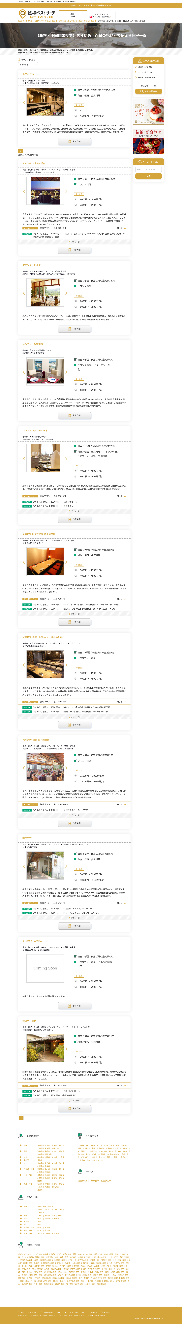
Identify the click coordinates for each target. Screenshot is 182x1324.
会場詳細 (76, 141)
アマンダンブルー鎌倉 (33, 163)
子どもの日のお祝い (120, 1145)
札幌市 (40, 1221)
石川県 (54, 1169)
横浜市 (54, 1209)
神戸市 (60, 1215)
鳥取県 (40, 1175)
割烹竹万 (27, 838)
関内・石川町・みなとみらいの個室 (92, 1278)
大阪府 (54, 1151)
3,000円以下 (82, 1181)
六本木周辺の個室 (84, 1275)
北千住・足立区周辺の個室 (78, 1260)
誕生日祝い (110, 1148)
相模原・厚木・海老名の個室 (115, 1281)
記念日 (82, 1160)
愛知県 (54, 1157)
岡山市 (40, 1230)
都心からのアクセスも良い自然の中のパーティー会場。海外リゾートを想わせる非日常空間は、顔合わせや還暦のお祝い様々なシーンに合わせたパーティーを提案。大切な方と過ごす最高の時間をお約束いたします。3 (74, 318)
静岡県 (47, 1157)
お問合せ (93, 1312)
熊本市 (56, 1233)
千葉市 (50, 1206)
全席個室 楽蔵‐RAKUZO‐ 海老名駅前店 (43, 636)
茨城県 (40, 1145)
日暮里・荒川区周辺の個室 (100, 1260)
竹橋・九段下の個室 (116, 1263)
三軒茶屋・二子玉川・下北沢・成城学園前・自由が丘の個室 (41, 1278)
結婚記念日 (94, 1151)
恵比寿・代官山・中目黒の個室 (116, 1275)
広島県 (61, 1175)
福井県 (61, 1169)
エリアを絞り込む (145, 72)
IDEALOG (146, 1318)
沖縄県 (40, 1190)
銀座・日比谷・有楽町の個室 (112, 1266)
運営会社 (107, 1312)
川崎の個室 (125, 1278)
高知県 (40, 1181)
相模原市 (40, 1212)
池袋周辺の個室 (60, 1260)
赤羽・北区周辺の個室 (42, 1260)
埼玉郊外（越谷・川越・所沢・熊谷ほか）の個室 (64, 1257)
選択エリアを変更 (145, 66)
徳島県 (47, 1178)
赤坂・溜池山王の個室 (47, 1275)
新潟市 (40, 1227)
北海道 (26, 1160)
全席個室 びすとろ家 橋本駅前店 (38, 534)
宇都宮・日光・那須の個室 (60, 1254)
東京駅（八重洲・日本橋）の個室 (86, 1266)
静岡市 (40, 1218)
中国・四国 (28, 1175)
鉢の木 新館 (29, 1020)
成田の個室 (59, 1284)
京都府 (47, 1151)
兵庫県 (61, 1151)
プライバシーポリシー (75, 1312)
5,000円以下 (106, 1181)
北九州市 (40, 1233)
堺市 (53, 1215)
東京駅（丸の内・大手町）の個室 (59, 1266)
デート (100, 1160)
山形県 (40, 1166)
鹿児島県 (55, 1187)
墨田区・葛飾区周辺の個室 (44, 1263)
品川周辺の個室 (50, 1272)
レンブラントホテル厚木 (34, 430)
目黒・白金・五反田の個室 (68, 1272)
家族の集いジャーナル (98, 1315)
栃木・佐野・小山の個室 (82, 1254)
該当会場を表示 (150, 91)
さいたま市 (41, 1206)
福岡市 (48, 1233)
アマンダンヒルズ (31, 265)
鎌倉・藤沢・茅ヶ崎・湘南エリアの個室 (35, 1281)
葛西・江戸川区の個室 (91, 1269)
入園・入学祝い (84, 1148)
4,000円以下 (94, 1181)
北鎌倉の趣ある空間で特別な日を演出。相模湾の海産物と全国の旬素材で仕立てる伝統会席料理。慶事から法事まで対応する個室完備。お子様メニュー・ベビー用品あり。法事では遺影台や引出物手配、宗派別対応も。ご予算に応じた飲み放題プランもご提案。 (74, 1075)
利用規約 (33, 1312)
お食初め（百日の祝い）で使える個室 (40, 21)
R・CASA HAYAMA (32, 940)
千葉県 (40, 1148)
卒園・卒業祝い (98, 1148)
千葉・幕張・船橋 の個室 (43, 1284)
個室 (20, 21)
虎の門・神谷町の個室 (66, 1275)
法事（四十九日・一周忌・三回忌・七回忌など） (110, 1157)
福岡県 (40, 1184)
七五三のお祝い (104, 1145)
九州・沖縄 (28, 1184)
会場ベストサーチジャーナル (44, 1315)
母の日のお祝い (121, 1151)
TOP (22, 1312)
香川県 (54, 1178)
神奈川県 (55, 1148)
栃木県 (47, 1145)
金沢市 (47, 1227)
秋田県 (61, 1163)
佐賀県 (47, 1184)
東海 (25, 1157)
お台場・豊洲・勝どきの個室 (113, 1269)
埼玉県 (61, 1145)
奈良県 (40, 1154)
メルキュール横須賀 (32, 343)
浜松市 (47, 1218)
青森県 (40, 1163)
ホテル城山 (28, 74)
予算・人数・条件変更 (146, 77)
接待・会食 (91, 1160)
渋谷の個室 (97, 1275)
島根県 (47, 1175)
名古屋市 (55, 1218)
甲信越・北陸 (29, 1169)
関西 (25, 1151)
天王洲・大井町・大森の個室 (92, 1272)
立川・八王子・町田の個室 (118, 1257)
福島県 (47, 1166)
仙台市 (40, 1224)
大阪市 (47, 1215)
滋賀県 (40, 1151)
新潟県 (40, 1169)
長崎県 (54, 1184)
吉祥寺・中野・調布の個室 (96, 1257)
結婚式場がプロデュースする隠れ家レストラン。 (44, 996)
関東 (25, 1145)
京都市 (40, 1215)
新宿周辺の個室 (26, 1260)
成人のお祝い (121, 1148)
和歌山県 (48, 1154)
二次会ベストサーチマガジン (73, 1315)
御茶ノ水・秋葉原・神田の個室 (68, 1263)
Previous (23, 102)
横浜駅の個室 (71, 1278)
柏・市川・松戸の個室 (74, 1284)
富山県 (47, 1169)
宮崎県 (47, 1187)
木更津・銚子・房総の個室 (95, 1284)
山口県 (40, 1178)
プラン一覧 (75, 242)
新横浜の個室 (113, 1278)
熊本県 (61, 1184)
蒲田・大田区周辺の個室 (114, 1272)
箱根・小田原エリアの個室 (91, 1281)
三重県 (61, 1157)
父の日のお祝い (107, 1151)
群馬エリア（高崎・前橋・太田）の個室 (109, 1254)
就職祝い (95, 1154)
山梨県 (40, 1172)
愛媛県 (61, 1178)
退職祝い (104, 1154)
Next (66, 102)
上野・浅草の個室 (120, 1260)
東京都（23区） (43, 1209)
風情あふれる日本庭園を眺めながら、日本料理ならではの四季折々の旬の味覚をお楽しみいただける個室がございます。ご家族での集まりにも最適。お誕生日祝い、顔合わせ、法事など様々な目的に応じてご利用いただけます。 (74, 487)
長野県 (47, 1172)
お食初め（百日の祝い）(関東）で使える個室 (76, 21)
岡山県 (54, 1175)
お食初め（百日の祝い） (87, 1145)
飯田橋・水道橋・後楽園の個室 (94, 1263)
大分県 (40, 1187)
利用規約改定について (51, 1312)
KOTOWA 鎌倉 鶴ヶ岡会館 (35, 739)
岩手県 (47, 1163)
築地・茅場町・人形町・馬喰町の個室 (46, 1269)
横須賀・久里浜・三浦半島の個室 (66, 1281)
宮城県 (54, 1163)
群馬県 (54, 1145)
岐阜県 (40, 1157)
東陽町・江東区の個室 (71, 1269)
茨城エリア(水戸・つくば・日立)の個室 (33, 1254)
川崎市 (61, 1209)
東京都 (47, 1148)
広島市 (47, 1230)
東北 (25, 1163)
